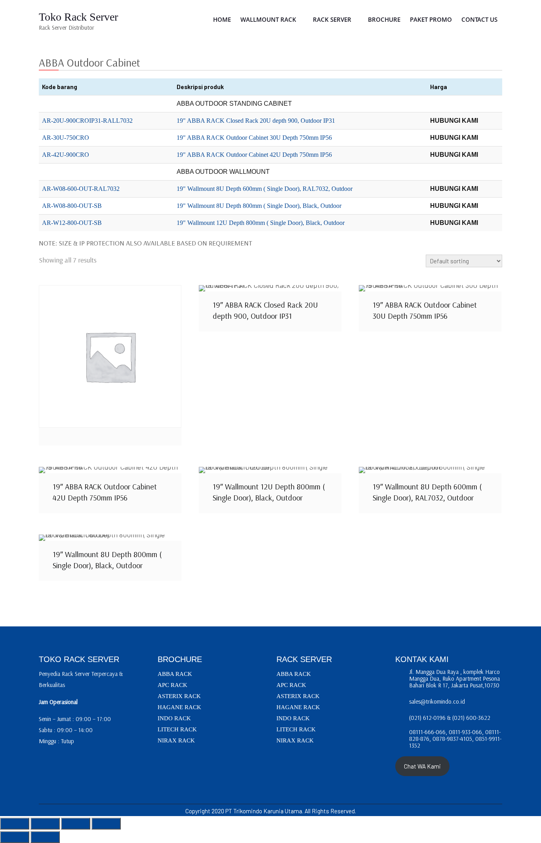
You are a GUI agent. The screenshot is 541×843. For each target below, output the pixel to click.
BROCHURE (384, 19)
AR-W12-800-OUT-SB (72, 222)
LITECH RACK (177, 729)
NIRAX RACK (176, 740)
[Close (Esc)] (106, 824)
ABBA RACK (175, 674)
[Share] (75, 824)
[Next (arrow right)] (45, 837)
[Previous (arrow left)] (14, 837)
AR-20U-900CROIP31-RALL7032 (87, 120)
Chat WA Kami (422, 766)
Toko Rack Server (78, 17)
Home (222, 19)
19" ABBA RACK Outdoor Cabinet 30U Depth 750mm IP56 (254, 137)
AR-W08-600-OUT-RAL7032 (81, 188)
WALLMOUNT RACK (268, 19)
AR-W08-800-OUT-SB (72, 205)
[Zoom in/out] (14, 824)
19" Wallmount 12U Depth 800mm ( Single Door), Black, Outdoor (261, 222)
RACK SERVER (332, 19)
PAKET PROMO (431, 19)
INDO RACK (174, 718)
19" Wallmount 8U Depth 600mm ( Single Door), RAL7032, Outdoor (264, 188)
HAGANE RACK (179, 707)
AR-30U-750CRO (65, 137)
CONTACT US (479, 19)
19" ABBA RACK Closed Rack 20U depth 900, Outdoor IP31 (256, 120)
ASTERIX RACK (179, 696)
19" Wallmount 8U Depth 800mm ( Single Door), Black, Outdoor (259, 205)
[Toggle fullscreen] (45, 824)
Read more (110, 356)
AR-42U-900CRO (65, 154)
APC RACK (172, 685)
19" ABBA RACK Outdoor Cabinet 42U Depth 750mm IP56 (254, 154)
